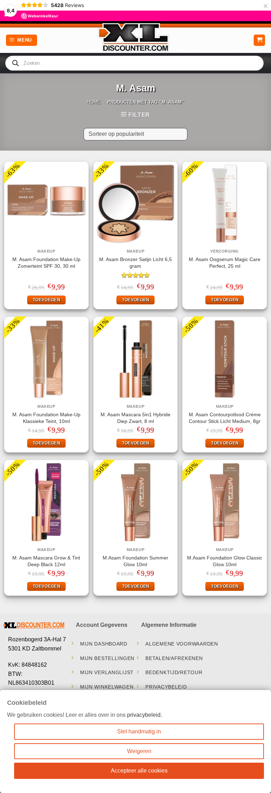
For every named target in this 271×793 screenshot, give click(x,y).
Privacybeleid (166, 687)
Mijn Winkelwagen (107, 687)
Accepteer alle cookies (139, 771)
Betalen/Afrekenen (174, 658)
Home (94, 102)
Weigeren (139, 751)
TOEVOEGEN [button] (46, 300)
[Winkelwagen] (259, 40)
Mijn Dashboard (103, 644)
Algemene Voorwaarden (181, 644)
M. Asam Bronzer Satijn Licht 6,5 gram (135, 262)
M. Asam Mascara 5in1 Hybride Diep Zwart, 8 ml (135, 418)
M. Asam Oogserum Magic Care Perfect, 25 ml (224, 262)
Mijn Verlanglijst (107, 672)
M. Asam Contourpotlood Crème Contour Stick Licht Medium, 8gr (225, 418)
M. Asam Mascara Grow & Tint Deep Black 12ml (46, 561)
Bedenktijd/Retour (173, 672)
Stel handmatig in (139, 731)
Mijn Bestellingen (107, 658)
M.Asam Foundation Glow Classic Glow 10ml (224, 561)
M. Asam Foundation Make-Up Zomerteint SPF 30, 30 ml (46, 262)
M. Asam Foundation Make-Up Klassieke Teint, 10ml (46, 418)
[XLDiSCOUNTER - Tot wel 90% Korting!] (135, 37)
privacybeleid (144, 715)
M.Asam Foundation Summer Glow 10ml (135, 561)
